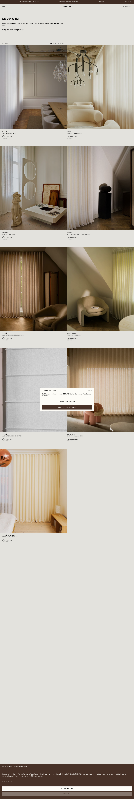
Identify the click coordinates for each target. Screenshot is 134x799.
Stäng (90, 390)
